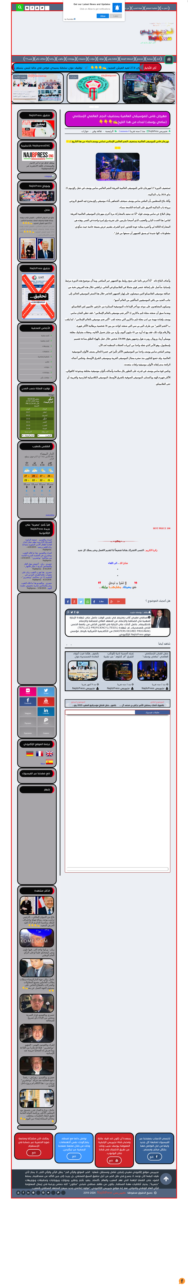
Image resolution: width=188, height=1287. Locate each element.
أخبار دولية (45, 335)
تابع (151, 1156)
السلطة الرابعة (127, 59)
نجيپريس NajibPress (111, 1192)
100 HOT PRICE (161, 528)
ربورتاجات (70, 59)
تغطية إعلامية (43, 357)
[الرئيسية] (168, 59)
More (43, 764)
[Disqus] (118, 752)
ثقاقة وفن (112, 59)
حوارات (101, 59)
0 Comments (124, 131)
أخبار (158, 59)
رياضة (51, 59)
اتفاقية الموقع (151, 8)
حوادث (92, 59)
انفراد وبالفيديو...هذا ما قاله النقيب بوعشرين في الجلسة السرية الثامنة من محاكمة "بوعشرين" (36, 555)
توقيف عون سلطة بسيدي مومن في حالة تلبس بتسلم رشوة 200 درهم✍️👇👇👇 (78, 67)
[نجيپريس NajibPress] (154, 44)
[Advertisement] (66, 33)
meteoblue (50, 515)
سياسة (150, 59)
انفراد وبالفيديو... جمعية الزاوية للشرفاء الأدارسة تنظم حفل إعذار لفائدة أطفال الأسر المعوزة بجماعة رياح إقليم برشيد (37, 543)
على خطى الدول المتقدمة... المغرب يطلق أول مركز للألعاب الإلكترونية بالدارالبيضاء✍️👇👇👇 (105, 99)
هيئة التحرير (137, 8)
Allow (102, 15)
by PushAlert (69, 19)
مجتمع (140, 59)
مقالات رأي (41, 59)
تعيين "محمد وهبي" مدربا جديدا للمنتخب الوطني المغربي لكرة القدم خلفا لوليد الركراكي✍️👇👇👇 (161, 99)
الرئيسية (109, 131)
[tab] (152, 712)
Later (115, 15)
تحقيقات (82, 59)
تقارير (47, 362)
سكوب (61, 59)
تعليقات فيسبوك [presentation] (152, 712)
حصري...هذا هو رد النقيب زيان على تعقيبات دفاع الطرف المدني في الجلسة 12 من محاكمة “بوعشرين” (37, 574)
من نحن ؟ (125, 8)
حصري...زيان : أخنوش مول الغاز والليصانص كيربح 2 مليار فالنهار (38, 565)
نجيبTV (28, 59)
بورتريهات (45, 346)
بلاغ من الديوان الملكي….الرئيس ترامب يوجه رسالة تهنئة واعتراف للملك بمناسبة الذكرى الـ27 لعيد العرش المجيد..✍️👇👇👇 (37, 220)
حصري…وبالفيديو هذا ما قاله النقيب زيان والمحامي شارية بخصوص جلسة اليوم (36, 585)
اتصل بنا (165, 8)
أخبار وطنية (45, 341)
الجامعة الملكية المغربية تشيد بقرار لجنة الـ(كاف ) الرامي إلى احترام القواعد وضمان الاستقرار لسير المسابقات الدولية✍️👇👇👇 (49, 101)
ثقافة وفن (97, 131)
